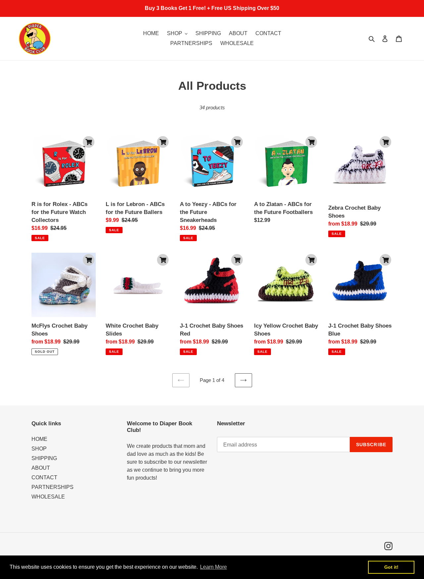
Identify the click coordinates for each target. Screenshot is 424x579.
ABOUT (40, 468)
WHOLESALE (48, 497)
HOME (39, 439)
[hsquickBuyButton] (88, 142)
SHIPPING (44, 458)
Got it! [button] (391, 567)
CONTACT (44, 477)
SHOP (39, 448)
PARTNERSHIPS (52, 487)
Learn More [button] (213, 567)
